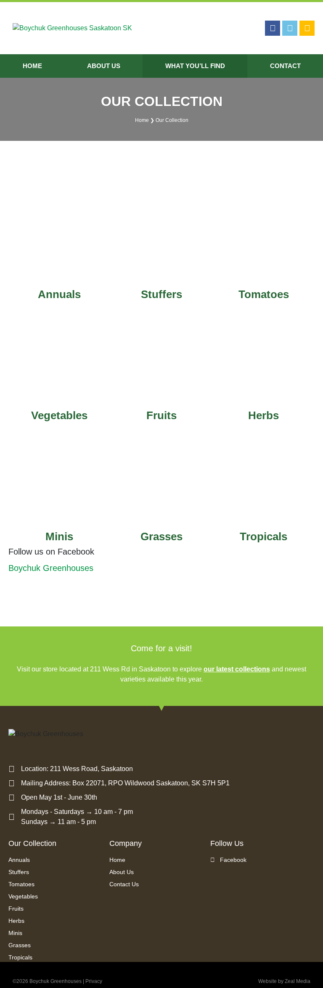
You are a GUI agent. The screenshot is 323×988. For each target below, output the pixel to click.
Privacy (93, 981)
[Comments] (289, 28)
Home (32, 65)
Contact (285, 65)
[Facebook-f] (272, 28)
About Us (103, 65)
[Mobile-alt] (307, 28)
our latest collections (237, 669)
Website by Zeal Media (284, 981)
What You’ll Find (195, 65)
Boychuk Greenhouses (50, 568)
